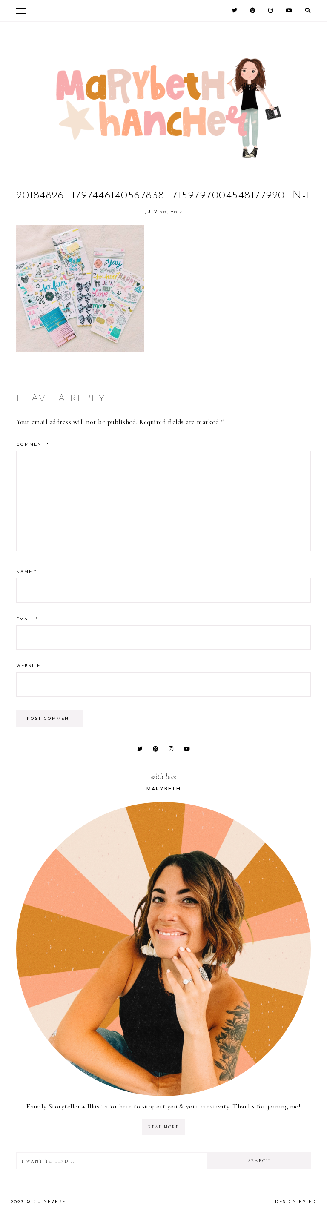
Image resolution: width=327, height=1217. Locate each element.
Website (28, 666)
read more (163, 1127)
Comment (32, 444)
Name (26, 572)
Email (27, 619)
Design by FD (295, 1202)
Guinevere (49, 1202)
